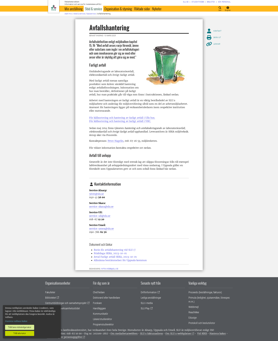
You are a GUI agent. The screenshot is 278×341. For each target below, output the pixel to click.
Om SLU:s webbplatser (178, 333)
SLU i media (147, 303)
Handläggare (99, 308)
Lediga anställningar (151, 297)
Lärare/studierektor (102, 319)
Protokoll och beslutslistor (202, 322)
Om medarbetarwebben (124, 333)
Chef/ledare (99, 292)
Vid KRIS (202, 333)
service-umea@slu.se (101, 228)
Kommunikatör (100, 313)
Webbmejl (194, 306)
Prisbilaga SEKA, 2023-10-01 (110, 253)
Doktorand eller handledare (106, 297)
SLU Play (145, 308)
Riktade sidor (142, 8)
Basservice (91, 14)
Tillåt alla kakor (19, 333)
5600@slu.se (96, 193)
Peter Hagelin (115, 140)
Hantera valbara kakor (16, 321)
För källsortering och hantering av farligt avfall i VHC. (120, 121)
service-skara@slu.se (101, 206)
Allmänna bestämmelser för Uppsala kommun (120, 260)
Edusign (193, 317)
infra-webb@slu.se (109, 269)
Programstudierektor (103, 324)
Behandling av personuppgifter (64, 337)
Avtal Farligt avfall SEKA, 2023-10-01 (115, 256)
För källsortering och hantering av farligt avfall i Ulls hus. (122, 117)
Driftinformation (149, 292)
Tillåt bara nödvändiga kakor (19, 327)
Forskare (97, 303)
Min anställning (74, 8)
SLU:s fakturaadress (151, 333)
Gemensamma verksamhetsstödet (62, 308)
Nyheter (156, 8)
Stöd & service (93, 8)
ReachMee (194, 312)
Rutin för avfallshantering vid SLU (113, 249)
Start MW (68, 14)
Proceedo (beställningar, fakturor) (205, 292)
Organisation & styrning (118, 8)
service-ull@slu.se (99, 215)
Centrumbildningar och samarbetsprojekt (65, 303)
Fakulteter (50, 292)
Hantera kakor (218, 333)
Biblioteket (50, 297)
